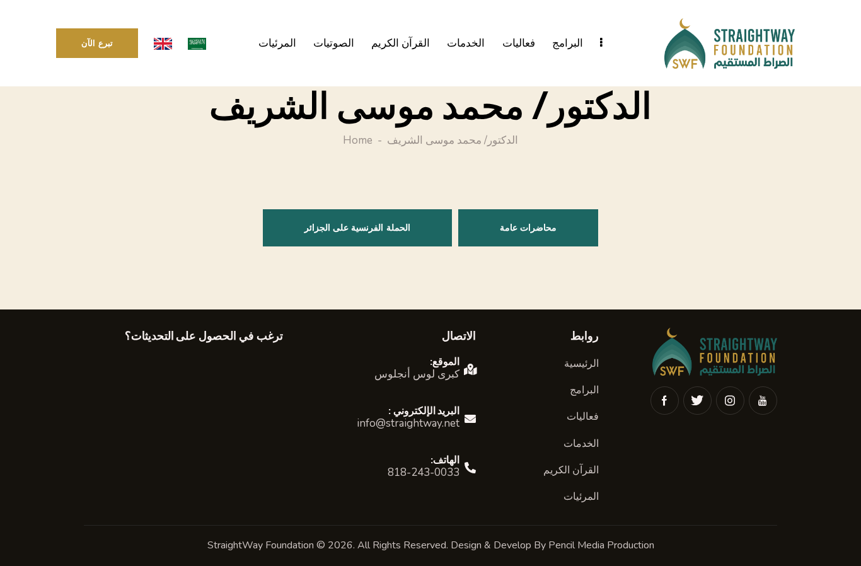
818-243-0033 (423, 472)
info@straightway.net (408, 423)
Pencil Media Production (601, 545)
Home (358, 141)
